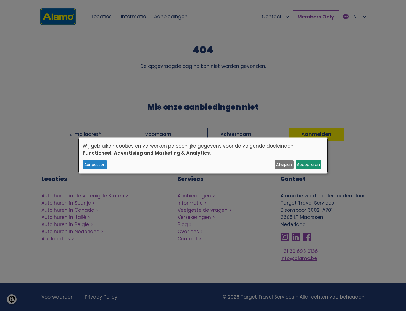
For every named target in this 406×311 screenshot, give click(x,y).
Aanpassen (95, 164)
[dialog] (203, 155)
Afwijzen (284, 164)
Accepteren (308, 164)
